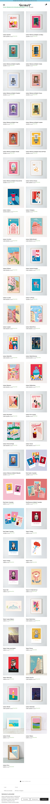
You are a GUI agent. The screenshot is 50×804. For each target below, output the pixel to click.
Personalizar (25, 799)
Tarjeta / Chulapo (6, 560)
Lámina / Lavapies (7, 326)
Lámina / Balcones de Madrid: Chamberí (11, 93)
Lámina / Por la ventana (31, 414)
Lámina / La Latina (7, 297)
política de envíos (33, 0)
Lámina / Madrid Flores (31, 326)
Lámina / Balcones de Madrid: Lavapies (34, 122)
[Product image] (13, 22)
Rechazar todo (35, 799)
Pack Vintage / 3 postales (8, 531)
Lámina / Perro (6, 765)
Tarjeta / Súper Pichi (7, 677)
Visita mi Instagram (19, 790)
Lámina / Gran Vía (29, 677)
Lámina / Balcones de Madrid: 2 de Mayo (34, 34)
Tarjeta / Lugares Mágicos (8, 619)
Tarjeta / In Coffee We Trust (31, 589)
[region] (25, 798)
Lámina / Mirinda (6, 706)
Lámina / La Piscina (30, 297)
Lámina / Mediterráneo (30, 385)
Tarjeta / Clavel (29, 560)
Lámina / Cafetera (6, 210)
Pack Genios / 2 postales (8, 502)
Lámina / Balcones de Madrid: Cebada (34, 63)
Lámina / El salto (6, 736)
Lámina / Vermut (29, 443)
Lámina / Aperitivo (7, 34)
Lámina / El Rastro (7, 268)
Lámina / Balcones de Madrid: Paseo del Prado (36, 151)
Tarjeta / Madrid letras (30, 619)
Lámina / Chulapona (30, 210)
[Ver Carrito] (45, 5)
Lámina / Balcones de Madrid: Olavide (11, 151)
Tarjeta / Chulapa (29, 531)
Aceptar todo (44, 799)
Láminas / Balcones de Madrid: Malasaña (11, 473)
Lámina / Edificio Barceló (31, 239)
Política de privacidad (8, 790)
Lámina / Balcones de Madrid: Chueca (34, 93)
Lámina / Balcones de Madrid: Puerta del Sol (12, 180)
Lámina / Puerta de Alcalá (8, 443)
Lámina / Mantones (7, 385)
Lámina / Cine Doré (7, 239)
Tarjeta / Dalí (5, 589)
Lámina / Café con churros (31, 180)
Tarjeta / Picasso (29, 648)
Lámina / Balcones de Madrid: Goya (10, 122)
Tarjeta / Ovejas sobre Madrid (9, 648)
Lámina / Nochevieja (30, 706)
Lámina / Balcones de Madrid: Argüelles (11, 63)
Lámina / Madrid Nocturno (31, 356)
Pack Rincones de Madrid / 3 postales (34, 502)
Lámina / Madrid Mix (7, 356)
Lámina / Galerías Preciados (32, 268)
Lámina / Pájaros (29, 736)
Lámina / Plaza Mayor (7, 414)
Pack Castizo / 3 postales (31, 473)
